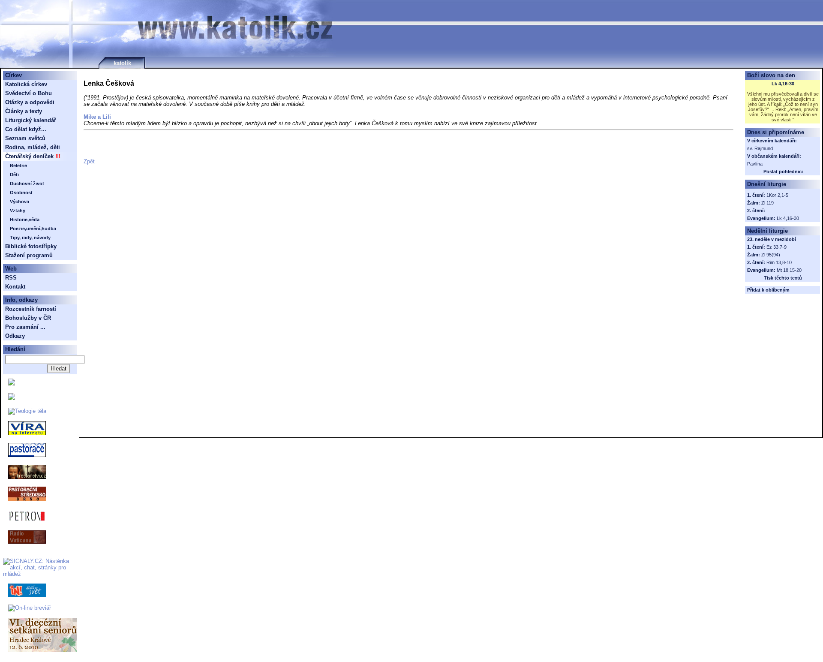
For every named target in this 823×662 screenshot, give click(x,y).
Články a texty (23, 111)
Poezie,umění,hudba (33, 228)
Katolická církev (26, 84)
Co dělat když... (25, 129)
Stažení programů (29, 255)
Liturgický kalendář (30, 120)
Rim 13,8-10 (779, 262)
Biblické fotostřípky (31, 246)
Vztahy (17, 210)
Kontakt (15, 286)
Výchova (19, 201)
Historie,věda (24, 219)
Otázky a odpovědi (29, 102)
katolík (122, 63)
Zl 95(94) (770, 254)
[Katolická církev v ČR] (11, 383)
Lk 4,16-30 (783, 83)
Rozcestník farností (30, 309)
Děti (14, 174)
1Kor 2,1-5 (777, 195)
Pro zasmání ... (25, 327)
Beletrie (18, 165)
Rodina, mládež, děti (32, 147)
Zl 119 (767, 202)
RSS (11, 277)
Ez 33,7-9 (776, 247)
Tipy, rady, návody (30, 237)
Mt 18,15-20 (789, 270)
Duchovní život (27, 183)
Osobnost (21, 192)
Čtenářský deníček (29, 156)
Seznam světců (25, 138)
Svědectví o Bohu (28, 93)
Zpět (89, 161)
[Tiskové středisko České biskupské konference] (11, 398)
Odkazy (15, 336)
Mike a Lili (97, 117)
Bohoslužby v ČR (28, 318)
